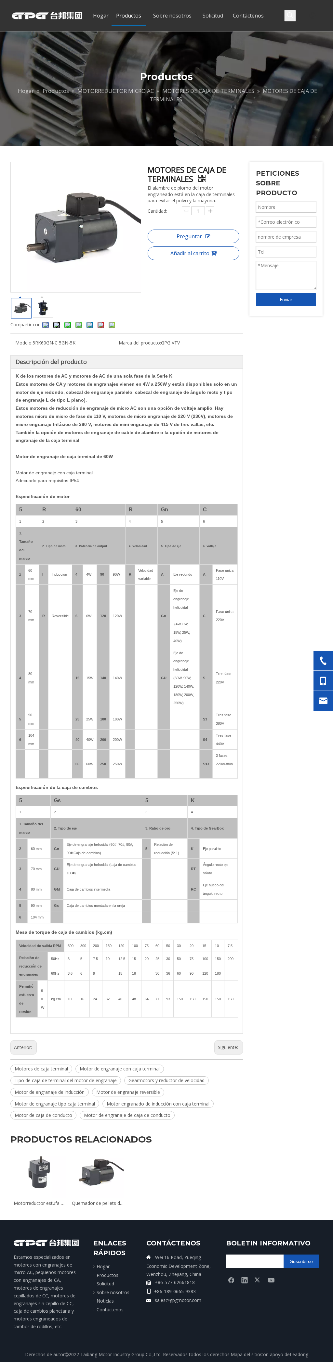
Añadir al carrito (189, 253)
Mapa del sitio (245, 1354)
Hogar (103, 1266)
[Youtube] (271, 1280)
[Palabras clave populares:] (290, 15)
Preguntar (189, 236)
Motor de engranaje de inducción (50, 1092)
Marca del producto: (140, 343)
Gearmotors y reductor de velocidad (166, 1080)
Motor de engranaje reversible (128, 1092)
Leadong (299, 1354)
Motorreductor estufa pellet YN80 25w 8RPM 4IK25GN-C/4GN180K (39, 1203)
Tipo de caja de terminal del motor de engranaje (66, 1080)
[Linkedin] (244, 1280)
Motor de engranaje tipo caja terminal (55, 1104)
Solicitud (105, 1284)
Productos (107, 1275)
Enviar (286, 299)
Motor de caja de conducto (43, 1115)
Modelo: (24, 343)
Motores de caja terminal (41, 1069)
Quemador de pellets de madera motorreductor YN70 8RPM (98, 1203)
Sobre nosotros (113, 1292)
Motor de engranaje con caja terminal (120, 1069)
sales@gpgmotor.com (178, 1300)
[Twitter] (258, 1280)
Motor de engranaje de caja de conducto (127, 1115)
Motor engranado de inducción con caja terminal (158, 1104)
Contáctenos (110, 1309)
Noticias (105, 1301)
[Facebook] (231, 1280)
